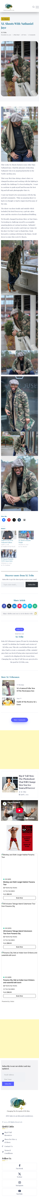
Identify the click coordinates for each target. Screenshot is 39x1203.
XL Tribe (3, 32)
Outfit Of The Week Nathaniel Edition (7, 541)
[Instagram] (19, 1183)
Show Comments (19, 720)
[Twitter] (19, 1175)
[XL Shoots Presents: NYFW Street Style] (8, 553)
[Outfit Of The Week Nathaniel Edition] (8, 535)
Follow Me (19, 629)
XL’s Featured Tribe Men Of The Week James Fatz (26, 689)
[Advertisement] (19, 749)
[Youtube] (19, 1192)
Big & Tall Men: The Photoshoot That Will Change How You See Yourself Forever (27, 781)
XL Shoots (5, 19)
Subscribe (31, 584)
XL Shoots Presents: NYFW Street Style (7, 560)
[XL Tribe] (9, 7)
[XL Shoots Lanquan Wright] (26, 535)
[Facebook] (19, 1166)
